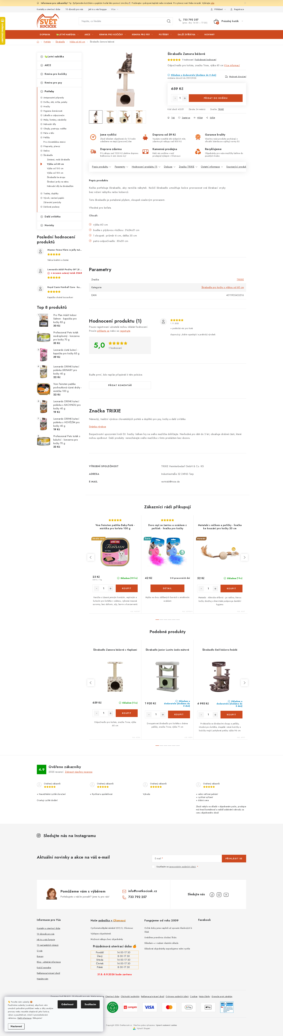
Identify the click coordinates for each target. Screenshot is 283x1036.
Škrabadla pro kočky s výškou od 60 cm (222, 287)
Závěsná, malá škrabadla (58, 159)
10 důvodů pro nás (74, 9)
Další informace (24, 1018)
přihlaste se (103, 331)
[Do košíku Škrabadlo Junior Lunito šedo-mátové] (179, 714)
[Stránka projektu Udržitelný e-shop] (112, 1007)
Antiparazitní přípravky (53, 97)
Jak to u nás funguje (97, 9)
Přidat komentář (120, 385)
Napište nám (42, 978)
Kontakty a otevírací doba (48, 9)
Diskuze (168, 166)
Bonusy (40, 956)
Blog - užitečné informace (49, 961)
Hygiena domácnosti (52, 110)
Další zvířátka (52, 216)
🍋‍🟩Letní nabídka (54, 56)
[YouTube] (226, 894)
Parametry (120, 166)
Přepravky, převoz (51, 146)
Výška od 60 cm (55, 164)
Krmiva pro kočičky (56, 74)
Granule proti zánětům (222, 996)
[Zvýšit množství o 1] (184, 98)
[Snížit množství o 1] (175, 98)
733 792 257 (190, 19)
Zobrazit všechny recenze (78, 772)
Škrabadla (48, 155)
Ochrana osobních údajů (177, 996)
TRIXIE (221, 109)
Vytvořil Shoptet (143, 1028)
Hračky (46, 106)
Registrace (239, 9)
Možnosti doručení (237, 76)
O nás (39, 950)
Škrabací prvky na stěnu (58, 181)
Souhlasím (90, 1004)
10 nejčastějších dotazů (48, 945)
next (244, 557)
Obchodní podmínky (130, 996)
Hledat (169, 21)
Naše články (204, 996)
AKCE (48, 65)
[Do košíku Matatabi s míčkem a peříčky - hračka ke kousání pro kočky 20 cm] (232, 588)
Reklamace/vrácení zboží (48, 973)
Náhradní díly (49, 124)
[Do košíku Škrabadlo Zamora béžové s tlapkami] (127, 713)
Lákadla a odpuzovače (53, 115)
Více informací (232, 65)
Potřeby (49, 91)
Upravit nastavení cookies (166, 1025)
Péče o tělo (48, 133)
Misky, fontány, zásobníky (54, 119)
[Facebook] (212, 894)
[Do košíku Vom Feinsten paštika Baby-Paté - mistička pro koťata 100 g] (127, 588)
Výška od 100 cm (55, 168)
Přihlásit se (234, 858)
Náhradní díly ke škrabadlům (60, 186)
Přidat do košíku (216, 98)
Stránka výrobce (97, 426)
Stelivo (46, 150)
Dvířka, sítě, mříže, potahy (55, 102)
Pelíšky (46, 137)
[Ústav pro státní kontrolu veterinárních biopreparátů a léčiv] (226, 1007)
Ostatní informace (210, 166)
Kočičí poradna (44, 967)
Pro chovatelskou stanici (54, 141)
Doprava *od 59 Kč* (61, 996)
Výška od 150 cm (55, 172)
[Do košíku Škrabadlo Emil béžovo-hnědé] (232, 714)
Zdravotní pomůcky (52, 202)
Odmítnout (67, 1004)
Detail (167, 588)
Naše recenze (97, 996)
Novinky (49, 225)
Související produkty (237, 166)
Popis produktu (100, 166)
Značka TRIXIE (186, 166)
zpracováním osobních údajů (182, 866)
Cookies (194, 996)
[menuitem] (45, 34)
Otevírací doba (112, 996)
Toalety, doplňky (50, 193)
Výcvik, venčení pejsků (53, 197)
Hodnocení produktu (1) (144, 166)
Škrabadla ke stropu (56, 177)
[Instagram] (219, 894)
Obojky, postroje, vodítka (54, 128)
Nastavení (16, 1026)
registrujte (125, 331)
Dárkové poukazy (51, 206)
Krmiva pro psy (53, 82)
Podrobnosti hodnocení (205, 59)
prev (90, 557)
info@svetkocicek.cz (142, 891)
